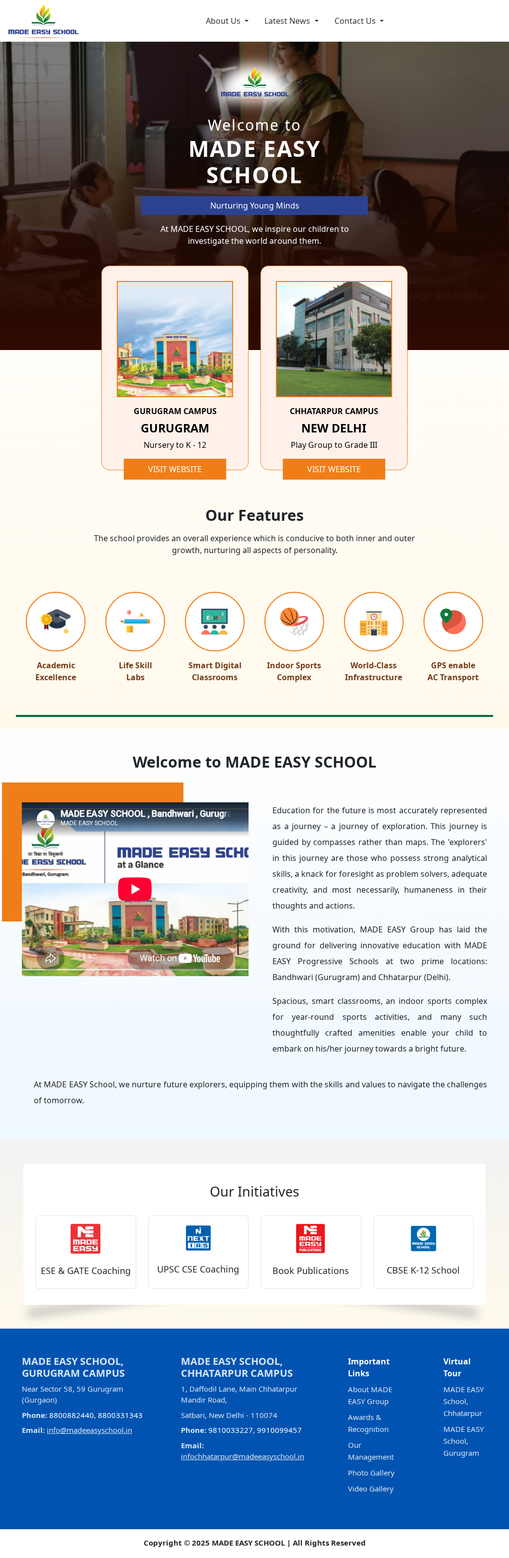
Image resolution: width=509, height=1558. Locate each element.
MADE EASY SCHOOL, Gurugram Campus (73, 1367)
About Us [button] (224, 20)
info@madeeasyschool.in (89, 1430)
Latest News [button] (288, 20)
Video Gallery (371, 1488)
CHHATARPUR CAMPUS (334, 411)
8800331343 (120, 1415)
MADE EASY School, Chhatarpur (463, 1401)
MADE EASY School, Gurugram (463, 1441)
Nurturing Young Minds (254, 205)
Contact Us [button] (356, 20)
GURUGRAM (175, 428)
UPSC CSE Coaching (198, 1269)
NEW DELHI (333, 428)
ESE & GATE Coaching (86, 1270)
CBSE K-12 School (423, 1270)
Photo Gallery (371, 1473)
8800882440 (71, 1415)
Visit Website (175, 469)
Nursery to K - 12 (175, 444)
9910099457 (279, 1430)
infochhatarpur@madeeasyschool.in (242, 1456)
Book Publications (310, 1270)
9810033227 (230, 1430)
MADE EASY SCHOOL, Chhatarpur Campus (237, 1367)
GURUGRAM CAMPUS (175, 411)
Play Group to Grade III (334, 444)
